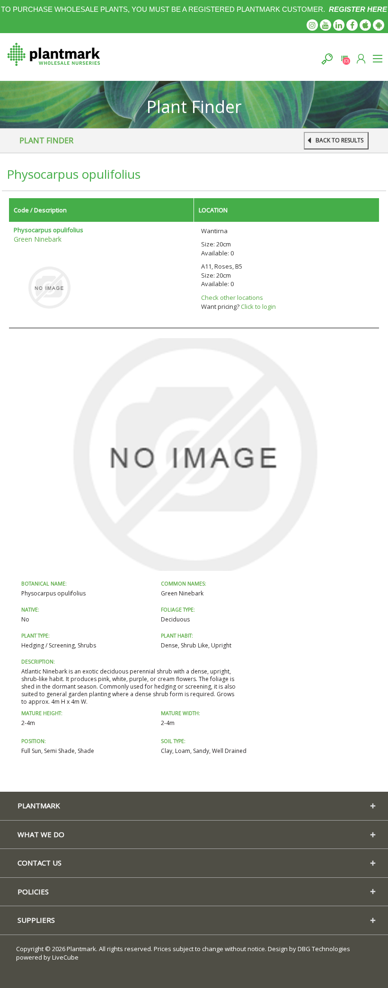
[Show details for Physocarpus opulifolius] (49, 287)
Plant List (344, 59)
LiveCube (65, 957)
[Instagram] (312, 25)
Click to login (258, 306)
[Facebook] (352, 25)
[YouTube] (325, 25)
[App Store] (365, 25)
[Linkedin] (338, 25)
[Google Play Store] (378, 25)
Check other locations (232, 297)
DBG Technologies (324, 948)
